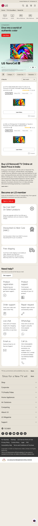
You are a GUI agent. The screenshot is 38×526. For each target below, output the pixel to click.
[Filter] (3, 74)
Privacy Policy (5, 442)
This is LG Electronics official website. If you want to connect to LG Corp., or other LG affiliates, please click (19, 453)
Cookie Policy (15, 442)
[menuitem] (9, 93)
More (32, 371)
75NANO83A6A (7, 127)
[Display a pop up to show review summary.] (34, 90)
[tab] (4, 17)
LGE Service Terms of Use (25, 439)
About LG (5, 412)
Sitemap (13, 439)
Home (3, 10)
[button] (23, 5)
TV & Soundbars (11, 10)
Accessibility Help (6, 445)
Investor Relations (24, 1)
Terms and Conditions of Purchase (24, 445)
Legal (22, 442)
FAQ (27, 442)
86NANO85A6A (7, 90)
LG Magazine (6, 417)
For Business (32, 1)
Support (4, 422)
